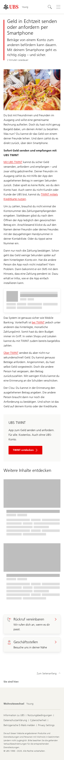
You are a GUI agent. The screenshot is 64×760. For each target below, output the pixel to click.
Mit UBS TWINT (13, 162)
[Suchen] (50, 7)
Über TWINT (11, 352)
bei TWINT (38, 322)
